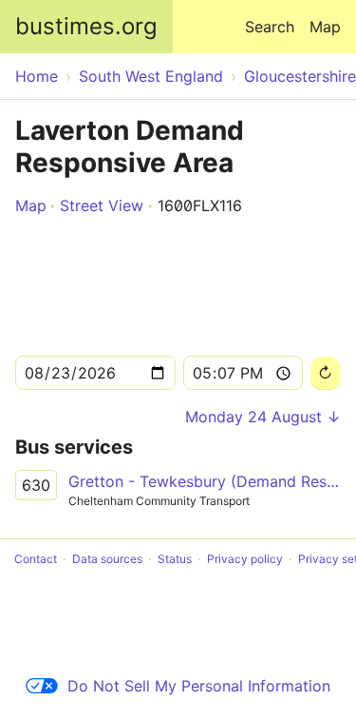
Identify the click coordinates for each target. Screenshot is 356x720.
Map (325, 26)
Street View (101, 205)
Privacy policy (245, 559)
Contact (35, 559)
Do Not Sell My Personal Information (198, 685)
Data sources (107, 559)
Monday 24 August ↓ (263, 416)
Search (269, 26)
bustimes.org (86, 26)
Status (175, 559)
